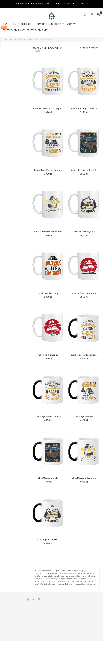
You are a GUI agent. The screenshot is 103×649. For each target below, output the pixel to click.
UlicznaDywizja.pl (74, 618)
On (16, 24)
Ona (7, 24)
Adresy (90, 632)
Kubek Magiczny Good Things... (48, 416)
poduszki (70, 581)
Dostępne (93, 47)
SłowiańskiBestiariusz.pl (77, 622)
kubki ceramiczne (68, 576)
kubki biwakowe (47, 570)
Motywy (72, 24)
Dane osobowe (94, 612)
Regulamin (51, 616)
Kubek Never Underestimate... (48, 170)
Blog (28, 628)
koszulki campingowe (85, 584)
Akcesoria (56, 24)
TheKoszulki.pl (73, 614)
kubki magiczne (58, 581)
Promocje (51, 631)
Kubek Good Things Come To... (83, 108)
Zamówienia (92, 616)
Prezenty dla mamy (14, 29)
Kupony (90, 637)
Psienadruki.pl (73, 634)
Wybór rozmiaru (33, 624)
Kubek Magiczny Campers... (84, 478)
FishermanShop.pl (75, 626)
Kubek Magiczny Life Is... (48, 478)
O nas (49, 612)
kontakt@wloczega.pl (14, 620)
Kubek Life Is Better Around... (84, 170)
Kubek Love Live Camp (48, 293)
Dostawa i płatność (34, 620)
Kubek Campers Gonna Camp (48, 231)
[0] (98, 14)
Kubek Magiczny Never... (84, 416)
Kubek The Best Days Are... (84, 231)
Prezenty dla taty (37, 30)
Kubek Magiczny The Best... (48, 539)
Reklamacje (31, 616)
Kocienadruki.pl (74, 630)
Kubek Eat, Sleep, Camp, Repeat (48, 108)
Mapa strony (52, 635)
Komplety (41, 24)
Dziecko (27, 24)
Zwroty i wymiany (33, 612)
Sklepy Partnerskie (55, 627)
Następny (92, 561)
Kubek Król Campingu (48, 355)
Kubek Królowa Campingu (84, 293)
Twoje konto (94, 606)
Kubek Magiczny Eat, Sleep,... (84, 355)
